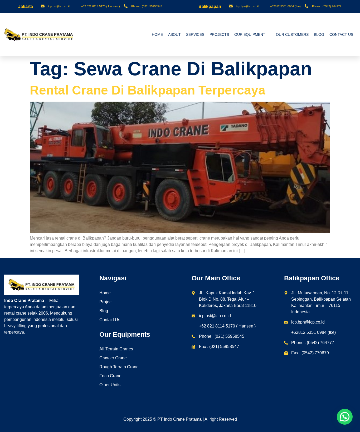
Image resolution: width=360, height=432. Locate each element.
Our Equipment (249, 34)
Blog (319, 34)
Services (195, 34)
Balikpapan (209, 6)
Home (157, 34)
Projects (219, 34)
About (174, 34)
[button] (345, 417)
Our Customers (292, 34)
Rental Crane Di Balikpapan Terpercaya (147, 90)
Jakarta (25, 6)
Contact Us (341, 34)
